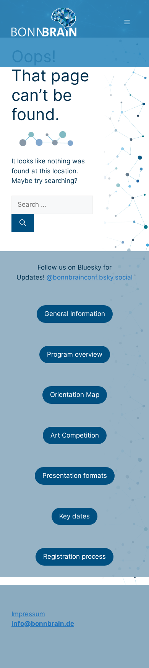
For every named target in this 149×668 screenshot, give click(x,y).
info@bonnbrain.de (42, 623)
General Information (74, 314)
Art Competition (74, 435)
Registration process (74, 556)
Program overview (74, 354)
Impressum (28, 614)
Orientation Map (74, 394)
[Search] (22, 223)
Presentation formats (74, 475)
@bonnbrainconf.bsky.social (90, 277)
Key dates (74, 516)
